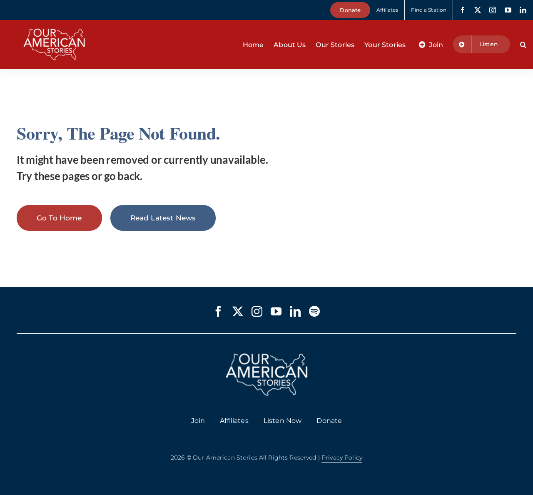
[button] (523, 44)
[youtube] (508, 10)
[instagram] (492, 10)
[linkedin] (523, 10)
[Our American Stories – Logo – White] (54, 23)
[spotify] (314, 311)
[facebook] (462, 10)
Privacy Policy (341, 457)
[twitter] (477, 10)
